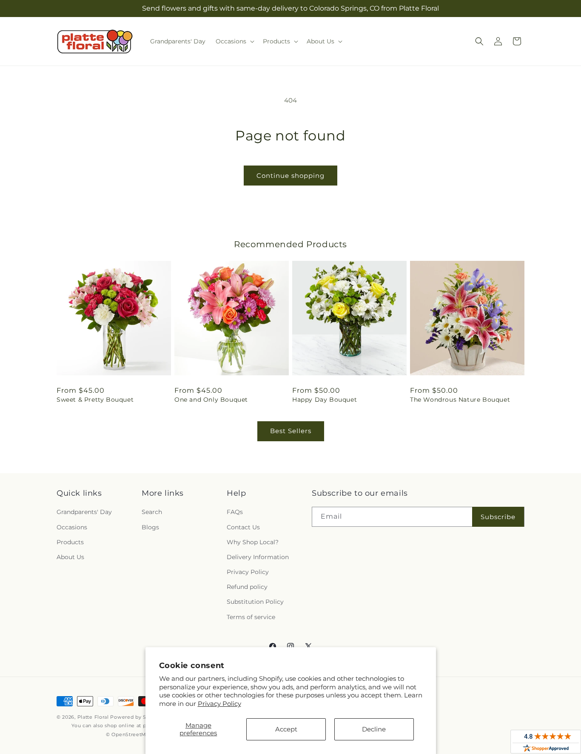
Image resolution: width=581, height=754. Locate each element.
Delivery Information (258, 557)
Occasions (72, 527)
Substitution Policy (255, 601)
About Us (70, 557)
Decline (374, 729)
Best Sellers (290, 431)
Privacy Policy (219, 704)
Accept (286, 729)
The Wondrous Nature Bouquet (460, 399)
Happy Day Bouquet (324, 399)
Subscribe (498, 517)
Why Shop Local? (253, 542)
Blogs (150, 527)
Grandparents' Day (84, 512)
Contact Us (243, 527)
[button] (234, 41)
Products (70, 542)
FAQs (235, 512)
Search (152, 512)
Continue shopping (290, 175)
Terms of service (251, 617)
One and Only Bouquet (211, 399)
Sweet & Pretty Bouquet (95, 399)
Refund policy (247, 587)
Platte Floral (93, 717)
